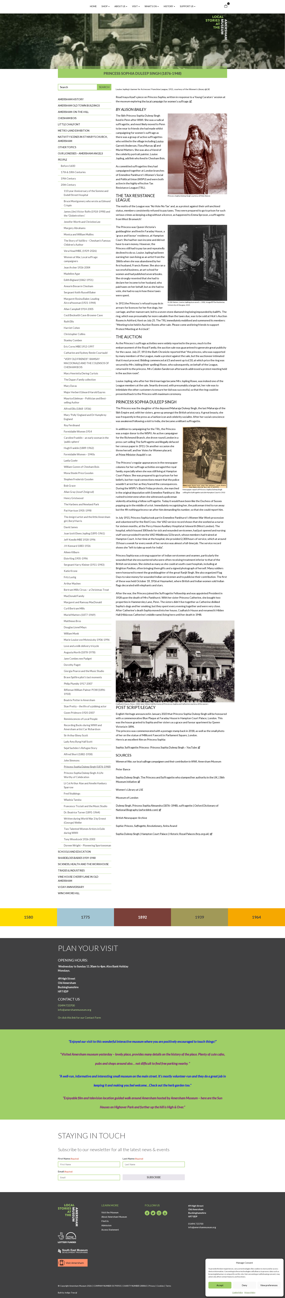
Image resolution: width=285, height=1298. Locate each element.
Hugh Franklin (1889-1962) (79, 448)
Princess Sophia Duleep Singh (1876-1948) (87, 766)
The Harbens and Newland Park (81, 504)
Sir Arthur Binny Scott (76, 735)
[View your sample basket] (225, 6)
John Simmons (72, 760)
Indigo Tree (70, 1292)
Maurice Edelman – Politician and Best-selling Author (85, 400)
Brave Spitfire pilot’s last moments (83, 677)
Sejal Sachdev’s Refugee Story (80, 748)
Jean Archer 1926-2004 (77, 267)
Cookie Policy (237, 1292)
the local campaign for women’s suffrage (165, 101)
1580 (28, 917)
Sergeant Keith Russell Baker (80, 292)
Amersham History (71, 99)
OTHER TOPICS (67, 147)
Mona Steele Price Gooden (78, 473)
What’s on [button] (151, 6)
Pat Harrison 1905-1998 (77, 510)
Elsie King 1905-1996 (76, 558)
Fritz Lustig (70, 577)
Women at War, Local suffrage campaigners (81, 259)
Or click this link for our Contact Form (79, 1017)
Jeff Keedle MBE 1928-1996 (79, 539)
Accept (220, 1285)
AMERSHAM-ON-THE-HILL (73, 111)
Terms (168, 1286)
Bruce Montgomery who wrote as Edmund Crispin (87, 203)
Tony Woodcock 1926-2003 (79, 839)
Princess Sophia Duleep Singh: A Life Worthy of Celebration (83, 774)
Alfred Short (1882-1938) (78, 754)
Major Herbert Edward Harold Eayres (84, 392)
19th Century (68, 178)
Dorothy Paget (72, 664)
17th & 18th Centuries (73, 172)
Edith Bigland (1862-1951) (78, 279)
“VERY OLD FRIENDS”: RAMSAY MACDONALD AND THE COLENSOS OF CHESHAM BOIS (86, 363)
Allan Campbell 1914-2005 (79, 309)
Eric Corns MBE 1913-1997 (79, 346)
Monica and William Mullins (79, 234)
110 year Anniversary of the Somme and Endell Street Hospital (86, 193)
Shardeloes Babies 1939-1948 (77, 857)
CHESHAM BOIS (67, 118)
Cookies (160, 1286)
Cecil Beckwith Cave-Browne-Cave (83, 315)
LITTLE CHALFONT (69, 124)
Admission (106, 1225)
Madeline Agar (72, 273)
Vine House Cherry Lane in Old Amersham (78, 878)
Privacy (152, 1286)
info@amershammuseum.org (74, 1009)
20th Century (68, 184)
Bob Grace (70, 485)
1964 (256, 917)
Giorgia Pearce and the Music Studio (84, 671)
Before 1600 (68, 165)
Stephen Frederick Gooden (78, 479)
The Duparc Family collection (80, 379)
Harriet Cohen (72, 327)
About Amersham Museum (114, 1216)
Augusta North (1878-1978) (79, 652)
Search (104, 87)
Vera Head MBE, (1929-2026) (80, 250)
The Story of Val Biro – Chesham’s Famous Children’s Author (87, 242)
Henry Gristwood (73, 498)
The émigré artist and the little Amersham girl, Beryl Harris (87, 518)
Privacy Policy (249, 1292)
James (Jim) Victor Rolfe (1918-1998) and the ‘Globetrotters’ (87, 213)
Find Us (105, 1221)
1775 (85, 917)
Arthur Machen (72, 583)
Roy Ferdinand (72, 425)
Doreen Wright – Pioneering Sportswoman (87, 845)
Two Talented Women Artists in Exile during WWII (84, 830)
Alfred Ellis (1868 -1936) (77, 408)
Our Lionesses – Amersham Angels (80, 153)
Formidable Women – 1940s (79, 454)
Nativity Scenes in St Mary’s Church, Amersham (83, 138)
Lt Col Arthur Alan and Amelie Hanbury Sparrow (85, 785)
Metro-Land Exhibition (74, 130)
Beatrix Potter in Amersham (79, 700)
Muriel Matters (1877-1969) (79, 614)
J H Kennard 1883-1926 (77, 545)
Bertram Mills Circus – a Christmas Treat (86, 589)
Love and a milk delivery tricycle (81, 646)
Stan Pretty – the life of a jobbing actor (85, 706)
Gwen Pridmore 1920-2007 (79, 712)
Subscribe (154, 1177)
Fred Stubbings (72, 793)
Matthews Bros (72, 621)
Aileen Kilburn (71, 552)
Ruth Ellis (69, 321)
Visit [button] (135, 6)
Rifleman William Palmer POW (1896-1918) (85, 691)
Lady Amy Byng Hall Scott (78, 741)
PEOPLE (62, 159)
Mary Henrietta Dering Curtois (81, 373)
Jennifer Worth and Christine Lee (82, 221)
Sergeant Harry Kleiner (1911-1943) (84, 564)
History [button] (169, 6)
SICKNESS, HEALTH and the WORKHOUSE (83, 864)
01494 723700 (66, 1005)
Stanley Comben (73, 340)
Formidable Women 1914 (78, 431)
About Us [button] (120, 6)
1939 (199, 917)
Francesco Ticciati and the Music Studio (85, 806)
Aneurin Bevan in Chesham (78, 286)
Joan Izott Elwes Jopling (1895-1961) (84, 533)
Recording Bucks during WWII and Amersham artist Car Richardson (83, 727)
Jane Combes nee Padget (78, 658)
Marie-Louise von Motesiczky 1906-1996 (87, 639)
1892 (142, 917)
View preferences (269, 1285)
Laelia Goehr (71, 460)
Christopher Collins (74, 334)
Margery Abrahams (75, 228)
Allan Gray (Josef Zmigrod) (79, 491)
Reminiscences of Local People (81, 718)
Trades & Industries (71, 870)
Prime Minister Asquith (132, 454)
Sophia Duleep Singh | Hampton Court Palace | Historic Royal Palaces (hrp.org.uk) (162, 833)
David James (71, 527)
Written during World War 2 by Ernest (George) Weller (85, 820)
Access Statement (110, 1229)
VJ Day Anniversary (71, 887)
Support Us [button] (187, 6)
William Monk (71, 633)
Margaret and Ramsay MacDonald (83, 602)
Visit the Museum (109, 1212)
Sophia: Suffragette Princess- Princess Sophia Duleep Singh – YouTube (156, 747)
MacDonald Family (74, 596)
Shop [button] (105, 6)
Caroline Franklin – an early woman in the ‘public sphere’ (86, 439)
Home (93, 6)
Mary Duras (70, 385)
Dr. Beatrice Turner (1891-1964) (82, 812)
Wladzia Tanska (72, 799)
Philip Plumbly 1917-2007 (78, 683)
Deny (244, 1285)
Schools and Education (74, 851)
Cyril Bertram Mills (74, 608)
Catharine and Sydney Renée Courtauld (85, 352)
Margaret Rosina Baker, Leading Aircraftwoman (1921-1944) (81, 300)
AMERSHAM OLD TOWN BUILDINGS (79, 105)
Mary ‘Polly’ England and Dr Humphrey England (85, 416)
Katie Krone (70, 570)
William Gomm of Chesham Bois (81, 466)
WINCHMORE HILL (69, 893)
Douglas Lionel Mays (75, 627)
